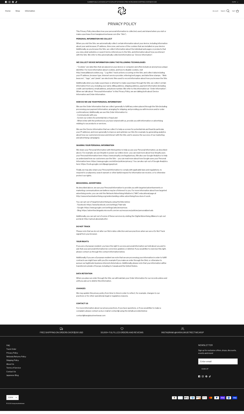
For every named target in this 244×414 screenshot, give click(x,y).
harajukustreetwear (18, 403)
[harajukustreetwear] (122, 11)
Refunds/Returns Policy (16, 356)
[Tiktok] (16, 2)
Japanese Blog (12, 375)
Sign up (205, 369)
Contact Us (11, 371)
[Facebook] (6, 2)
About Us (10, 364)
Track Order (11, 349)
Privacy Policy (12, 353)
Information (30, 11)
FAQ (8, 345)
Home (8, 11)
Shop (18, 11)
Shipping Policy (12, 360)
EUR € (234, 2)
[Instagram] (9, 2)
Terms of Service (13, 368)
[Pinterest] (13, 2)
